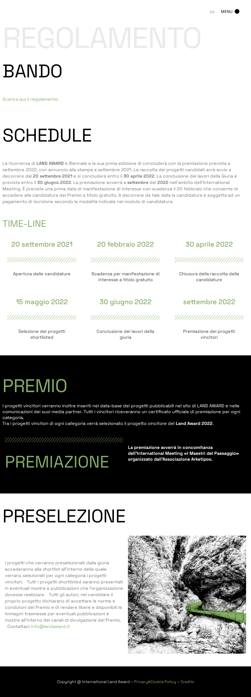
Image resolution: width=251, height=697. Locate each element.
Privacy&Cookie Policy (155, 681)
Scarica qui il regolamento (30, 99)
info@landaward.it (50, 626)
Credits (187, 681)
